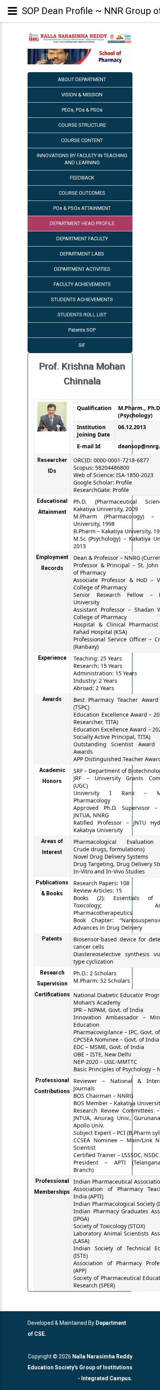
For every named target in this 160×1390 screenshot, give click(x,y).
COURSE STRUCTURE (82, 125)
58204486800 (112, 467)
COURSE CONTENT (82, 140)
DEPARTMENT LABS (82, 254)
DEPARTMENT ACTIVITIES (82, 269)
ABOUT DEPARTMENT (82, 79)
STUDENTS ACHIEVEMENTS (82, 299)
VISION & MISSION (82, 95)
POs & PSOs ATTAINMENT (82, 208)
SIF (81, 345)
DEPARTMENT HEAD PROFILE (82, 223)
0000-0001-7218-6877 (121, 460)
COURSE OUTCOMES (82, 193)
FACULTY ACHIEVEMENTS (82, 284)
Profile (124, 482)
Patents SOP (82, 330)
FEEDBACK (82, 178)
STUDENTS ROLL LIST (81, 315)
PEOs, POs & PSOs (82, 110)
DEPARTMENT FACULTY (82, 238)
